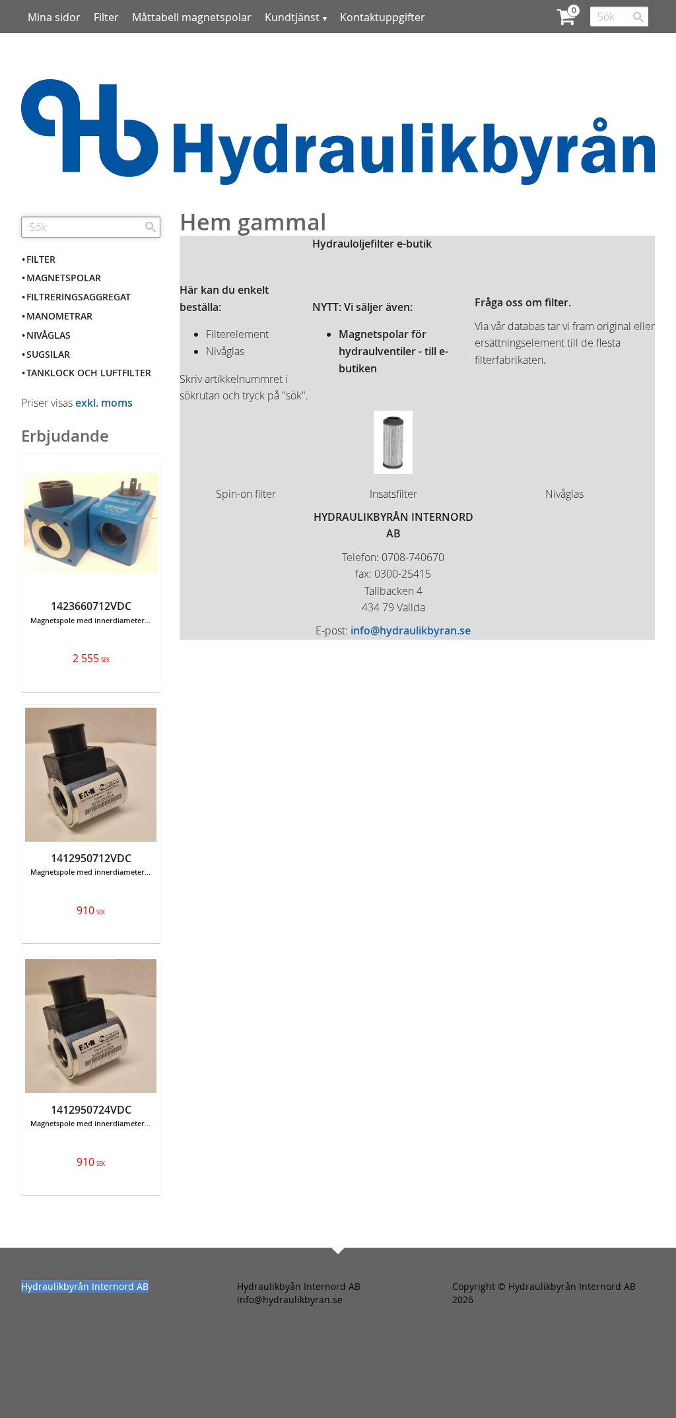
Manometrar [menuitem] (59, 316)
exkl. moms (104, 402)
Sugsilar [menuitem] (48, 354)
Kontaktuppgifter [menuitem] (382, 17)
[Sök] (638, 17)
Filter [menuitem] (106, 17)
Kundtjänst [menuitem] (292, 17)
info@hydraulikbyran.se (411, 630)
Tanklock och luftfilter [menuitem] (88, 372)
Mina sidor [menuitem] (54, 17)
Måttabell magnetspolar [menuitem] (192, 17)
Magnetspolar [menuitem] (63, 277)
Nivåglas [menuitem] (48, 335)
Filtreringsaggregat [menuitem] (78, 296)
